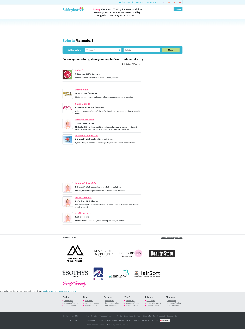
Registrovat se (152, 2)
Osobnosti (106, 9)
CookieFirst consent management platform (59, 291)
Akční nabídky (132, 12)
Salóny (96, 9)
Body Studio (81, 89)
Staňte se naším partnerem (171, 238)
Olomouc (170, 297)
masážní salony (70, 305)
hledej (171, 50)
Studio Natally (83, 213)
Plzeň (127, 297)
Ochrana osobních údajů (114, 320)
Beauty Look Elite (84, 119)
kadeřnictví (68, 301)
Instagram (146, 320)
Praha (66, 297)
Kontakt (155, 320)
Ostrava (108, 297)
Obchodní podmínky (95, 320)
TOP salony (113, 15)
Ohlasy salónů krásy (107, 316)
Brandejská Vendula (85, 183)
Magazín (101, 15)
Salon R (79, 70)
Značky (117, 9)
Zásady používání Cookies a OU (165, 316)
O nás (119, 316)
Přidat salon (125, 2)
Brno (85, 297)
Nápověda (147, 316)
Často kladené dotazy (132, 316)
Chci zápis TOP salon (131, 64)
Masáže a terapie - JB (86, 135)
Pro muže (110, 12)
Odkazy (137, 320)
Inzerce (128, 15)
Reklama (129, 320)
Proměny (99, 12)
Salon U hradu (82, 104)
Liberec (149, 297)
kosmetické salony (71, 303)
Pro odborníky (92, 316)
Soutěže (120, 12)
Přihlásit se (139, 2)
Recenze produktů (132, 9)
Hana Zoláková (83, 197)
